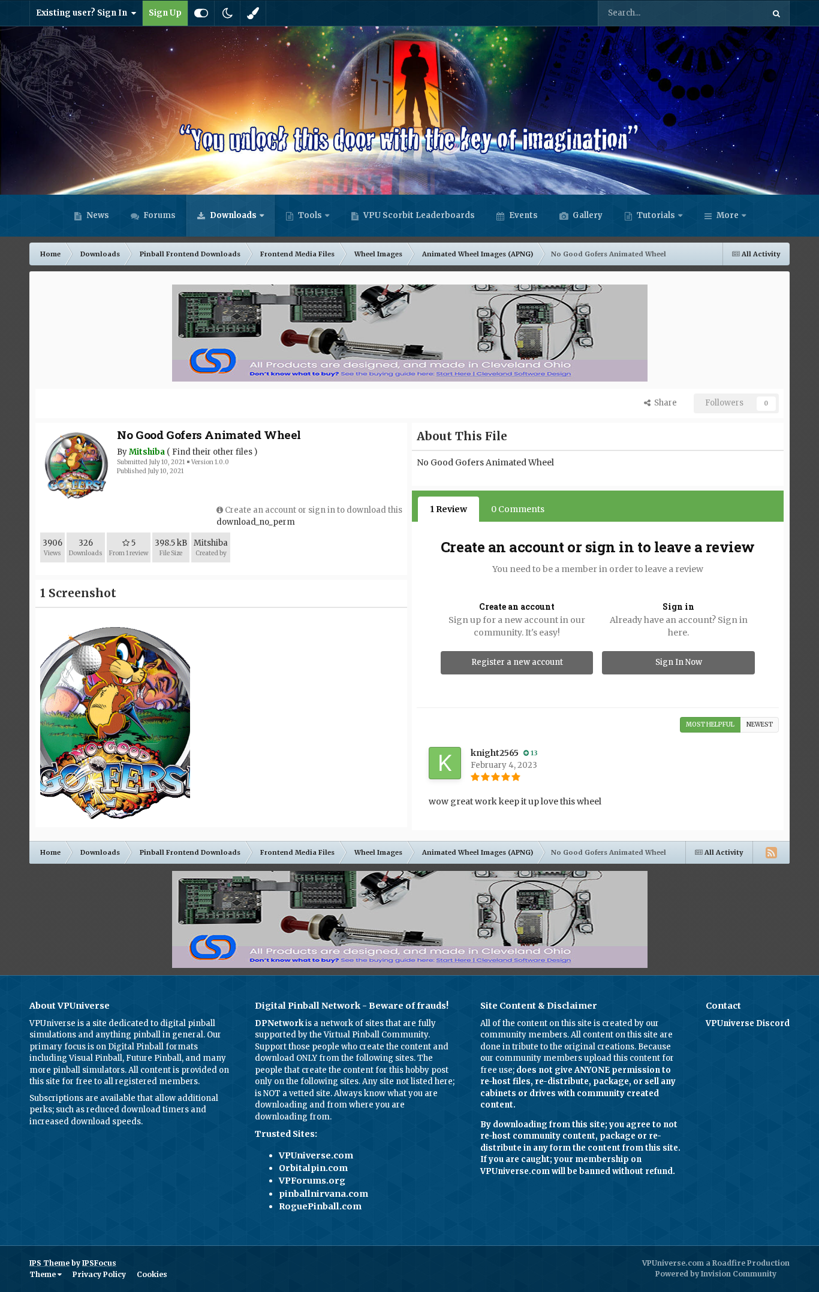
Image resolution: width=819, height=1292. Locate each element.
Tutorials (655, 215)
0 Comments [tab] (517, 509)
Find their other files (212, 452)
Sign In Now (678, 662)
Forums (158, 215)
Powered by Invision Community (715, 1273)
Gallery (587, 215)
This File (732, 12)
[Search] (776, 13)
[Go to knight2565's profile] (445, 763)
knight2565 (495, 753)
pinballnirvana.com (323, 1193)
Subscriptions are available (82, 1098)
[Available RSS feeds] (771, 852)
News (97, 215)
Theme (43, 1274)
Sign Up (165, 13)
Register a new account (517, 662)
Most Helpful (710, 724)
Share (664, 403)
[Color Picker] (253, 13)
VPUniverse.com (316, 1155)
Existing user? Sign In (83, 13)
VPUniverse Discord (748, 1023)
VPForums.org (312, 1180)
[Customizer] (201, 13)
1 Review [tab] (448, 509)
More (727, 215)
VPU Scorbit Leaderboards (418, 215)
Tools (310, 215)
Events (522, 215)
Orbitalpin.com (313, 1168)
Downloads (232, 215)
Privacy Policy (99, 1274)
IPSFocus (99, 1262)
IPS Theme (49, 1262)
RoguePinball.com (320, 1206)
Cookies (152, 1274)
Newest (759, 724)
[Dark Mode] (227, 13)
